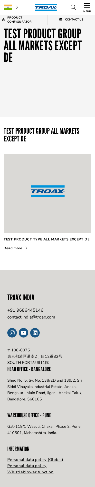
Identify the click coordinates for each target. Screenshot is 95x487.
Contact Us (74, 19)
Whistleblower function (30, 472)
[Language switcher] (11, 7)
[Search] (73, 7)
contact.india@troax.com (31, 317)
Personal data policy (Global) (35, 459)
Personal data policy (27, 465)
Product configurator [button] (19, 20)
